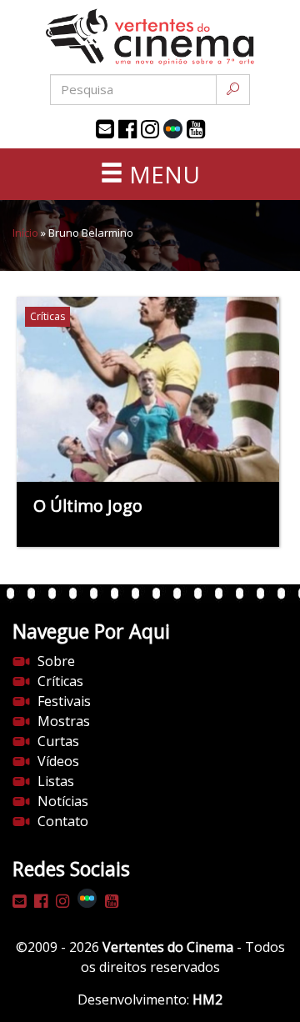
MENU (161, 174)
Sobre (56, 661)
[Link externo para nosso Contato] (105, 129)
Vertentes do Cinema (167, 947)
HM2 (207, 999)
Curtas (58, 741)
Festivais (64, 701)
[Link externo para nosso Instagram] (150, 129)
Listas (56, 781)
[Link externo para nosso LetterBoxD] (172, 128)
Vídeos (58, 761)
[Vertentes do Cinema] (150, 37)
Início (25, 232)
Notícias (63, 801)
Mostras (64, 721)
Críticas (60, 681)
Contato (63, 821)
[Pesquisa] (233, 89)
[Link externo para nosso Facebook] (127, 129)
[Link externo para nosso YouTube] (196, 129)
